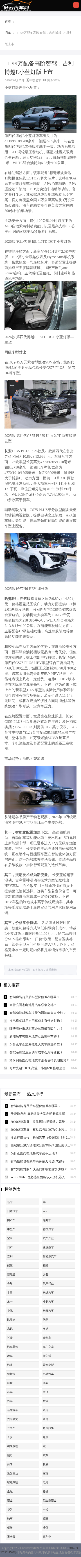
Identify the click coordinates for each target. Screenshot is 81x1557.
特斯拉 (11, 1374)
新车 (10, 1202)
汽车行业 (48, 1283)
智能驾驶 (12, 1482)
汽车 (10, 1401)
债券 (10, 1527)
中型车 (11, 1229)
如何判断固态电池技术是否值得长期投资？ (39, 1060)
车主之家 (48, 1346)
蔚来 (10, 1464)
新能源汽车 (49, 1256)
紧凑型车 (48, 1247)
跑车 (10, 1355)
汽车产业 (48, 1238)
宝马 (10, 1238)
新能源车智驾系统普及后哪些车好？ (34, 1036)
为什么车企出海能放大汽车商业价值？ (36, 1044)
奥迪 (45, 1328)
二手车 (11, 1428)
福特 (45, 1265)
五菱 (10, 1337)
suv (45, 1211)
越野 (10, 1455)
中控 (45, 1509)
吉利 (10, 1256)
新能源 (11, 1274)
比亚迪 (11, 1319)
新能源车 (12, 1410)
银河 (45, 1410)
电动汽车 (48, 1374)
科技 (10, 1383)
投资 (45, 1464)
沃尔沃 (47, 1355)
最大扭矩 (48, 1428)
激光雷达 (12, 1473)
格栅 (45, 1491)
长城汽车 (48, 1292)
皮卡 (10, 1301)
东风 (10, 1328)
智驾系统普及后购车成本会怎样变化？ (36, 1052)
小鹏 (10, 1310)
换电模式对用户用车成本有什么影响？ (36, 1020)
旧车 (8, 33)
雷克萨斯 (48, 1364)
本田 (10, 1292)
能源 (10, 1265)
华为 (10, 1509)
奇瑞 (10, 1283)
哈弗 (45, 1419)
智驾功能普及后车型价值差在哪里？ (34, 997)
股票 (45, 1401)
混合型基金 (49, 1500)
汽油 (10, 1364)
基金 (10, 1500)
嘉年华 (47, 1536)
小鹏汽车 (48, 1301)
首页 (8, 21)
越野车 (47, 1220)
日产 (10, 1247)
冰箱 (45, 1383)
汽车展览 (12, 1419)
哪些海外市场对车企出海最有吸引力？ (36, 1028)
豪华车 (47, 1337)
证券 (45, 1518)
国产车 (11, 1220)
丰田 (45, 1202)
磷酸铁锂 (12, 1446)
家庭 (45, 1473)
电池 (45, 1482)
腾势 (45, 1319)
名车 (10, 1392)
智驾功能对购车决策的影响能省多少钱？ (37, 1013)
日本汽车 (12, 1211)
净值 (45, 1527)
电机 (45, 1437)
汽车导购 (12, 1346)
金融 (10, 1491)
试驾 (45, 1455)
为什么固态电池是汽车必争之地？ (33, 1005)
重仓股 (11, 1536)
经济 (45, 1392)
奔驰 (45, 1274)
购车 (10, 1518)
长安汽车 (48, 1310)
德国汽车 (48, 1229)
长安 (10, 1437)
